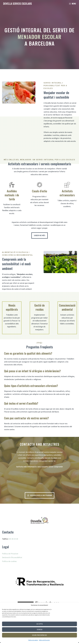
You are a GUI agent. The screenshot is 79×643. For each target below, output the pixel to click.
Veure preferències (39, 635)
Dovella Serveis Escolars (17, 3)
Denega (39, 630)
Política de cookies (33, 640)
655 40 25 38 (13, 539)
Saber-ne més (39, 235)
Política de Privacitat (44, 640)
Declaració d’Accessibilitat (12, 557)
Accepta (40, 624)
